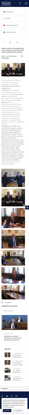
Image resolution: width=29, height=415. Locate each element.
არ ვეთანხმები (18, 410)
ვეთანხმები (7, 410)
